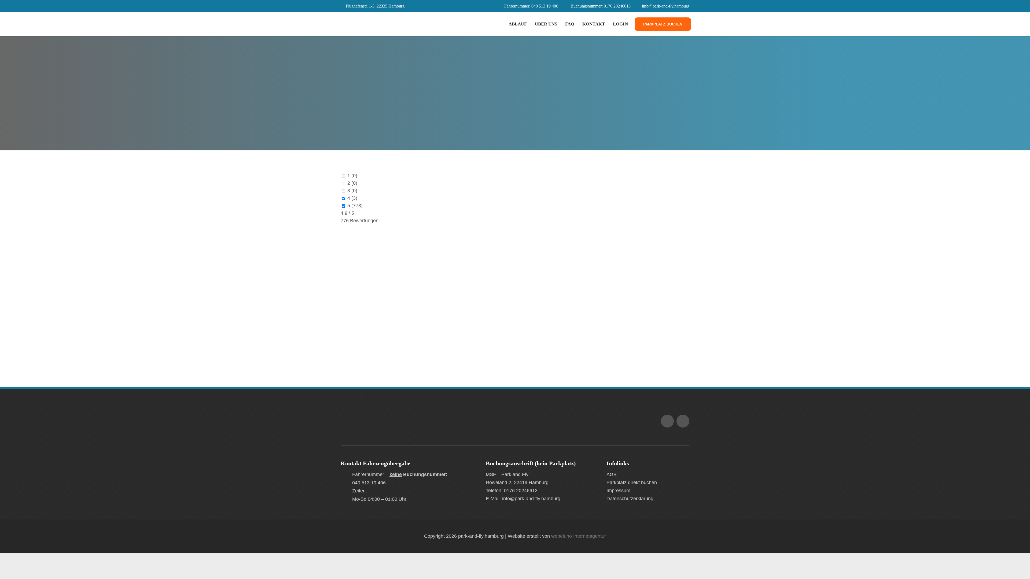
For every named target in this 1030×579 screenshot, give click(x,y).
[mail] (667, 421)
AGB (611, 474)
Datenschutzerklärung (629, 498)
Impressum (618, 490)
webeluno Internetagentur (578, 536)
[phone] (682, 421)
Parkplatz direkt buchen (631, 482)
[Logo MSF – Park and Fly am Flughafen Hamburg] (388, 412)
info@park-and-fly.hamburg (665, 6)
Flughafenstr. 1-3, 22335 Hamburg (375, 6)
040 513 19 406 (544, 6)
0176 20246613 (617, 6)
